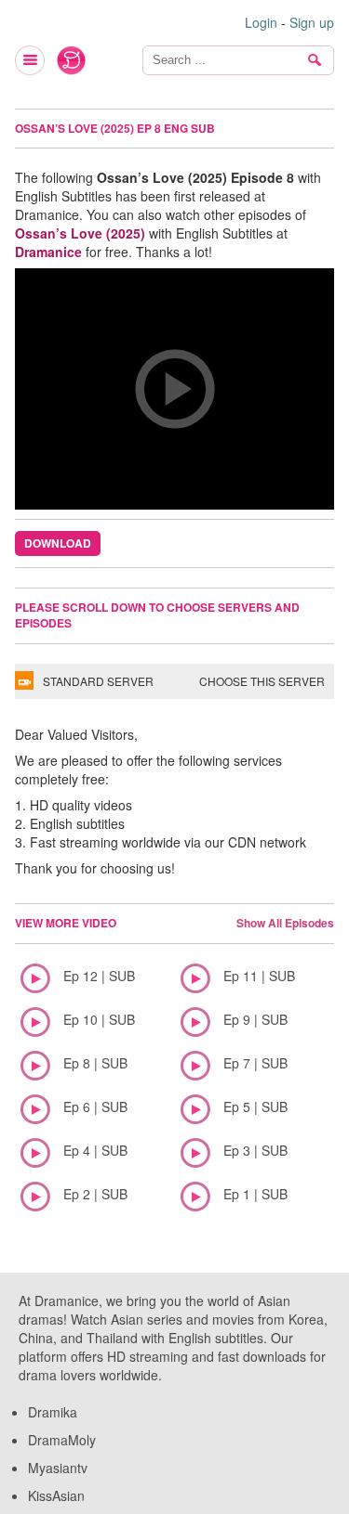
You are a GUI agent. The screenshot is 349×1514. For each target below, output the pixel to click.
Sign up (311, 22)
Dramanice (48, 251)
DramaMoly (62, 1439)
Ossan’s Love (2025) (80, 233)
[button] (174, 389)
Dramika (52, 1412)
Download (57, 543)
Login (261, 22)
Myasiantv (57, 1467)
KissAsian (56, 1495)
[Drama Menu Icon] (31, 60)
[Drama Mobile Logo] (71, 60)
